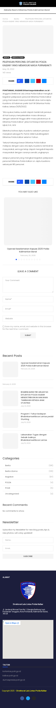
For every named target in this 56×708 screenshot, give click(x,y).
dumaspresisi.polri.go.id (14, 680)
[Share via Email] (44, 81)
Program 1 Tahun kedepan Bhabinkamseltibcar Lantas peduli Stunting (37, 416)
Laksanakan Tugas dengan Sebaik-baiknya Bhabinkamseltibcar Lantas (34, 437)
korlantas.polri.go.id (12, 671)
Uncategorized (29, 494)
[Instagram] (34, 698)
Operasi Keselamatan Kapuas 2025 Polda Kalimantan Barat (28, 250)
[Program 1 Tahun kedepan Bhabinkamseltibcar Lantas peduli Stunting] (10, 420)
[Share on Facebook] (27, 81)
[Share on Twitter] (32, 81)
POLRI (29, 488)
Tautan (6, 665)
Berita (16, 19)
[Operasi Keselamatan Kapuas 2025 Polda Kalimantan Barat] (28, 221)
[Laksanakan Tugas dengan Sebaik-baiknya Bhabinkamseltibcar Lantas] (10, 441)
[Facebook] (22, 698)
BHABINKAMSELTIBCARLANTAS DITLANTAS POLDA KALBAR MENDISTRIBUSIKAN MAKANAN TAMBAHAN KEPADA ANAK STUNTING (34, 397)
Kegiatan (29, 477)
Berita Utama (18, 57)
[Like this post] (20, 81)
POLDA (29, 482)
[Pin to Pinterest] (38, 81)
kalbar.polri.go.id (10, 676)
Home (5, 19)
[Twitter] (28, 698)
